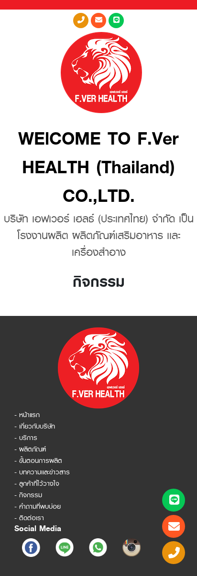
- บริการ (25, 437)
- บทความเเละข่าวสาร (42, 472)
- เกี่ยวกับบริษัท (34, 426)
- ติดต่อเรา (29, 518)
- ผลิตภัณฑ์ (30, 449)
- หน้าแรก (27, 414)
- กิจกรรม (28, 495)
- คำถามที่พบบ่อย (37, 506)
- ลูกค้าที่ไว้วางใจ (36, 483)
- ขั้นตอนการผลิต (38, 460)
